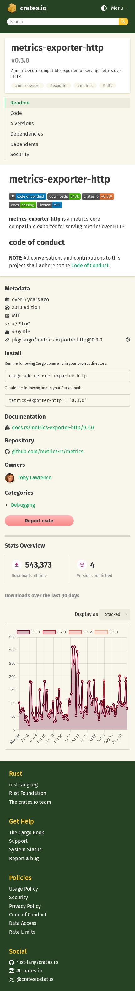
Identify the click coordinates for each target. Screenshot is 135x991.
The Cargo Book (26, 833)
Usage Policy (23, 889)
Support (18, 841)
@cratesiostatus (31, 979)
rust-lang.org (23, 785)
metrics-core (27, 85)
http (107, 85)
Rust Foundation (27, 793)
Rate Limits (22, 932)
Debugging (23, 505)
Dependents (24, 144)
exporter (59, 85)
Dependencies (26, 134)
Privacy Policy (25, 906)
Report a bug (24, 858)
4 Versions (22, 124)
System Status (25, 850)
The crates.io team (30, 802)
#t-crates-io (25, 971)
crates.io (33, 8)
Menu (117, 8)
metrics (85, 85)
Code (16, 113)
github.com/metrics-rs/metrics (47, 451)
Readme (20, 103)
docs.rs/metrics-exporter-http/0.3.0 (53, 428)
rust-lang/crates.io (33, 962)
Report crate (39, 521)
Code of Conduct (90, 265)
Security (19, 154)
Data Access (22, 923)
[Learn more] (127, 340)
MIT (16, 315)
